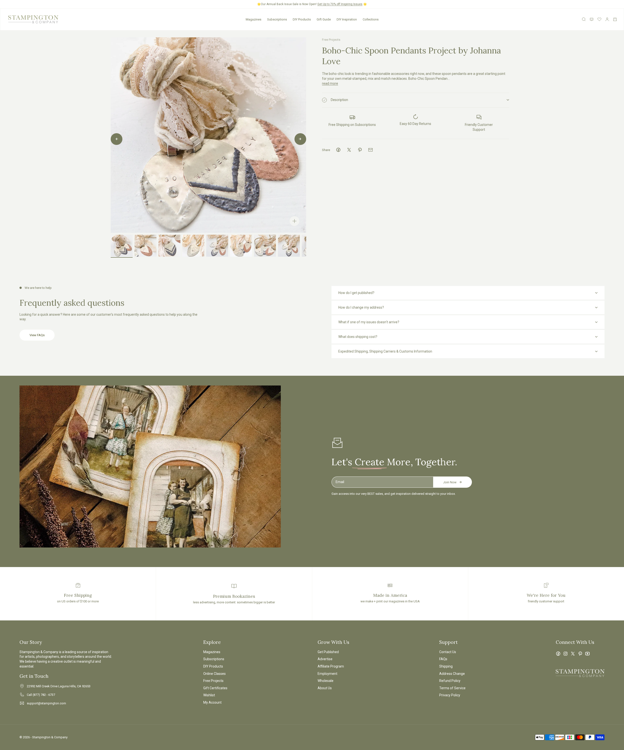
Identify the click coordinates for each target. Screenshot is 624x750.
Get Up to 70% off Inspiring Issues (339, 4)
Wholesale (325, 681)
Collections (371, 19)
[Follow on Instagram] (565, 653)
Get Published (328, 652)
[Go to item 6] (241, 246)
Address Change (452, 674)
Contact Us (447, 652)
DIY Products (302, 19)
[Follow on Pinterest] (580, 653)
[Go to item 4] (193, 246)
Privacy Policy (449, 695)
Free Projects (331, 39)
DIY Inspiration (347, 19)
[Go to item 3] (169, 246)
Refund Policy (449, 681)
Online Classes (214, 674)
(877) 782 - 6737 (44, 695)
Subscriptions (277, 19)
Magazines (253, 19)
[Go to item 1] (122, 246)
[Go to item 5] (217, 246)
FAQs (443, 659)
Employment (327, 674)
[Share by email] (370, 149)
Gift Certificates (215, 688)
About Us (325, 688)
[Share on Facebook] (338, 149)
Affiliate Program (331, 666)
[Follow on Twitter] (572, 654)
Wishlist (209, 695)
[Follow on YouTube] (587, 653)
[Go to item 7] (265, 246)
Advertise (325, 659)
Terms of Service (452, 688)
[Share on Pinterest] (359, 149)
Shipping (446, 666)
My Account (212, 702)
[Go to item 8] (289, 246)
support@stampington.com (46, 703)
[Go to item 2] (145, 246)
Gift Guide (324, 19)
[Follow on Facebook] (558, 653)
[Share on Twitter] (349, 150)
